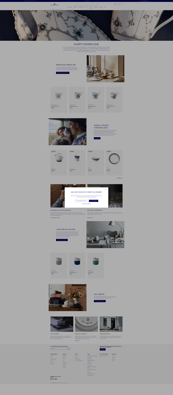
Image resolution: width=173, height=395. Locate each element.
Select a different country (86, 203)
